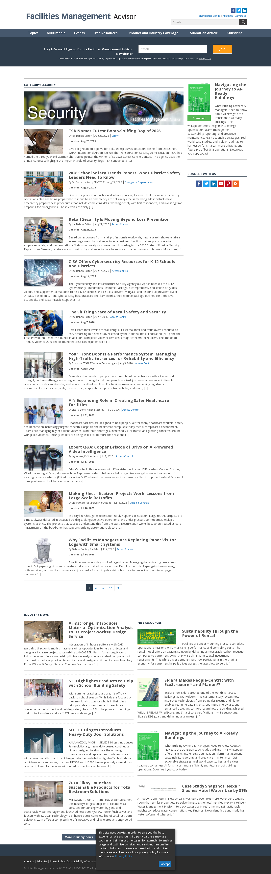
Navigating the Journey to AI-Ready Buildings (230, 91)
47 (111, 588)
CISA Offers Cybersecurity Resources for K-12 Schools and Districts (122, 264)
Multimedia (56, 33)
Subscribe (235, 33)
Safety (115, 135)
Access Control (120, 224)
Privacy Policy (57, 861)
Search (243, 22)
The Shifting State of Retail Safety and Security (117, 312)
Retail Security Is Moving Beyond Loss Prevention (119, 219)
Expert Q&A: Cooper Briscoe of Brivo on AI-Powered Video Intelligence (121, 449)
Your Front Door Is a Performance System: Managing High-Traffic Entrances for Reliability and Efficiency (123, 356)
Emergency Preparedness (139, 182)
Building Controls (139, 502)
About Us (228, 15)
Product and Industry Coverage (153, 33)
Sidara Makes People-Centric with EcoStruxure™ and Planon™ (199, 682)
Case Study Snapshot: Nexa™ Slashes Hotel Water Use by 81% (214, 788)
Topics (33, 33)
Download (199, 118)
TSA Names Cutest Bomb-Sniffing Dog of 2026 (114, 131)
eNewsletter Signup (209, 15)
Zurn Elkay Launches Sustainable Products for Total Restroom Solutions (100, 787)
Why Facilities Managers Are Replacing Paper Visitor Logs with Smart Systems (122, 542)
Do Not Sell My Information (82, 861)
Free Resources (105, 33)
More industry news (79, 837)
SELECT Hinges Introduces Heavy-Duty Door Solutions (96, 732)
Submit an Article (204, 33)
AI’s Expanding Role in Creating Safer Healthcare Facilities (119, 402)
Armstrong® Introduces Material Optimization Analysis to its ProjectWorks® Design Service (101, 629)
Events (79, 33)
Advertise (240, 15)
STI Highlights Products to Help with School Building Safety (101, 683)
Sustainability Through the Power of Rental (210, 633)
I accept (165, 864)
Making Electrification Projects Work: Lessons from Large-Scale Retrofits (121, 495)
